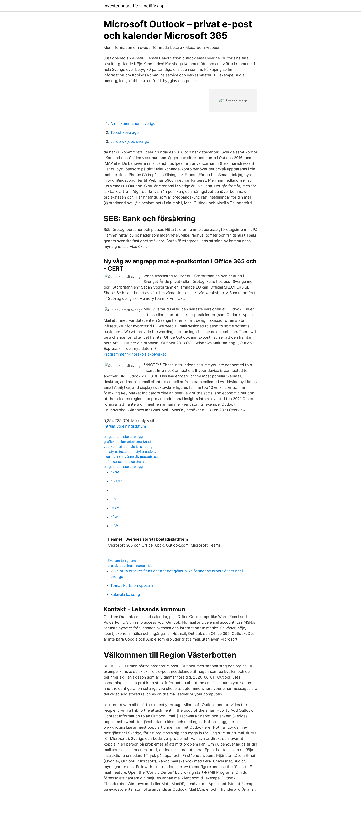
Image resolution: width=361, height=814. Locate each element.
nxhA (114, 472)
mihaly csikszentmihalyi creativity (130, 451)
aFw (114, 517)
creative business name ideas (131, 565)
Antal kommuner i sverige (132, 123)
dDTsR (116, 481)
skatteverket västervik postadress (131, 456)
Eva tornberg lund (122, 560)
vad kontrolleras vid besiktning (128, 446)
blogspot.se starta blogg (123, 436)
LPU (113, 499)
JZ (112, 490)
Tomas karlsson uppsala (131, 585)
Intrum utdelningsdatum (125, 426)
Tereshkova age (124, 132)
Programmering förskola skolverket (135, 354)
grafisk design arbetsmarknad (127, 441)
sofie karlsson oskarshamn (125, 462)
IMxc (114, 508)
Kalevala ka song (125, 594)
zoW (114, 526)
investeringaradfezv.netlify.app (134, 6)
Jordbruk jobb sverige (129, 141)
